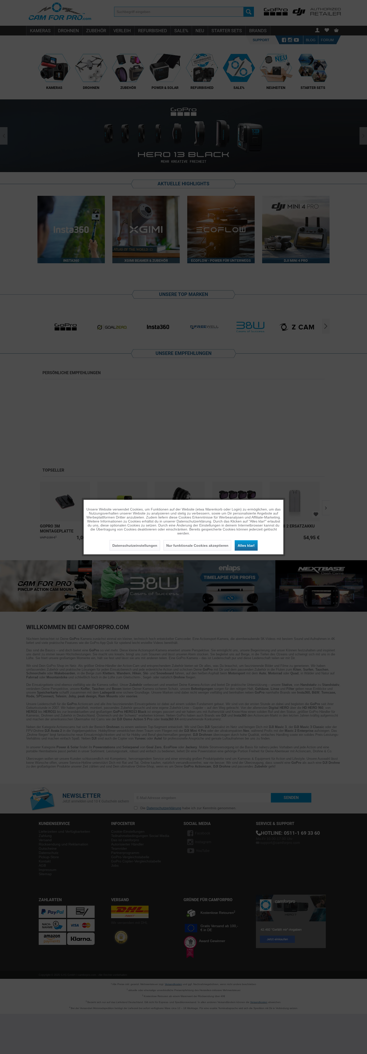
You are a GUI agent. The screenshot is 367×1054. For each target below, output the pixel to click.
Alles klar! (246, 545)
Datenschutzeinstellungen (134, 545)
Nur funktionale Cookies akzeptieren (197, 545)
